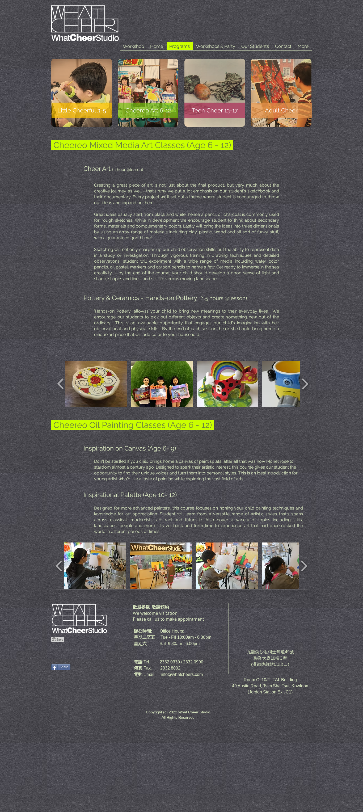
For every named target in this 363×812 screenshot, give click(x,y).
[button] (96, 384)
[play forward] (305, 384)
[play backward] (61, 384)
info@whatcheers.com (182, 674)
